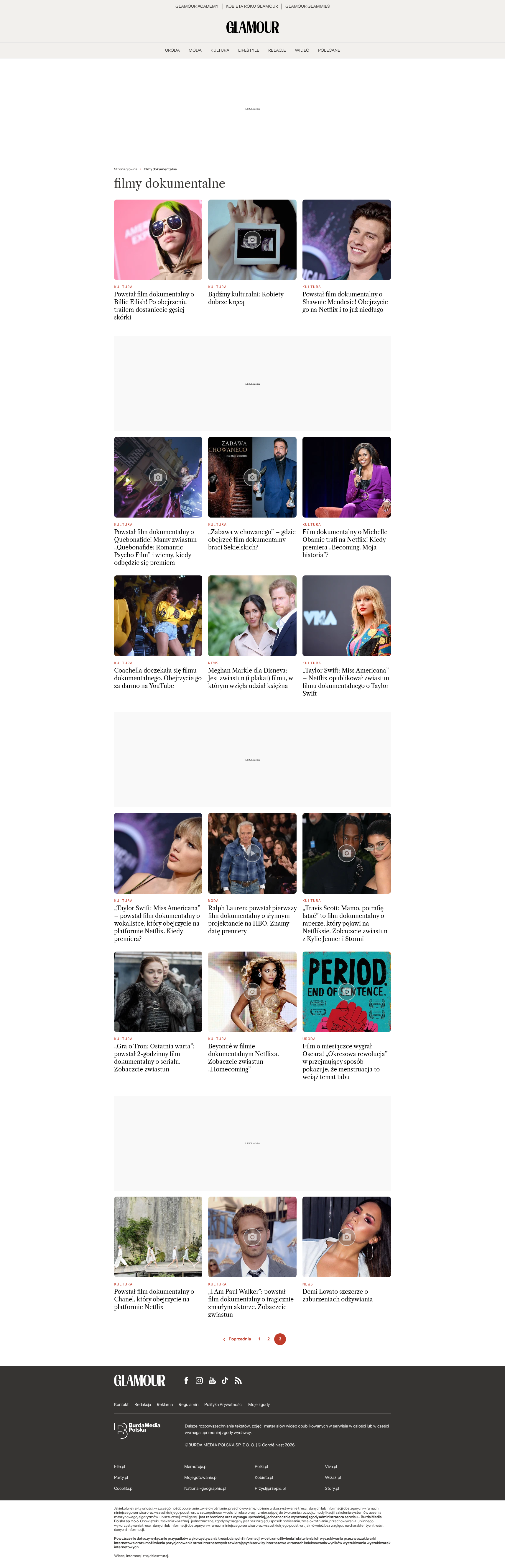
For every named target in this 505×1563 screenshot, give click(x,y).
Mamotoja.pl (195, 1466)
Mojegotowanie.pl (200, 1477)
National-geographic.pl (205, 1488)
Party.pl (121, 1477)
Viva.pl (331, 1466)
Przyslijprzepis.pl (270, 1488)
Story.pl (332, 1488)
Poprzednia (240, 1339)
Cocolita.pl (123, 1488)
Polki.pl (261, 1466)
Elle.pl (119, 1466)
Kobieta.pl (264, 1477)
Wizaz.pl (333, 1477)
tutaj (164, 1556)
